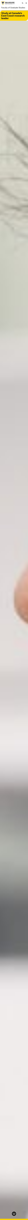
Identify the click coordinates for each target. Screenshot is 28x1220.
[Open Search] (22, 3)
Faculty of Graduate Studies (13, 8)
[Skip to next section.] (14, 1213)
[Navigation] (26, 3)
